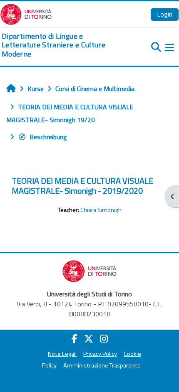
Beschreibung (48, 137)
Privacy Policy (100, 353)
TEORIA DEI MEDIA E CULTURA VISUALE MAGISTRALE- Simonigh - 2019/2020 (82, 185)
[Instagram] (104, 339)
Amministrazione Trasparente (102, 365)
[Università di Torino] (26, 13)
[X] (89, 339)
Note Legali (62, 353)
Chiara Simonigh (101, 209)
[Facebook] (74, 339)
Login (164, 14)
